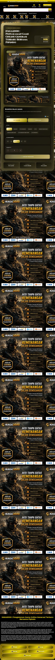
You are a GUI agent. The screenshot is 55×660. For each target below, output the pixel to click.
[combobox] (25, 10)
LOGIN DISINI (38, 120)
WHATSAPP (41, 651)
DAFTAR (15, 651)
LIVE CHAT (28, 655)
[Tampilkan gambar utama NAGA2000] (16, 99)
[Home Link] (13, 6)
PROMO (15, 647)
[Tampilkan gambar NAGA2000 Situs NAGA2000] (39, 99)
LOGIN (41, 647)
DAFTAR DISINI (16, 120)
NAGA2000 (4, 622)
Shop (4, 6)
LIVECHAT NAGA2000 (28, 156)
